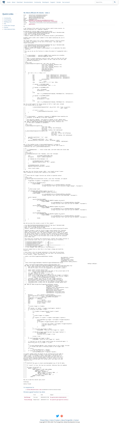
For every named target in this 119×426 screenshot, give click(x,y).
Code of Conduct (55, 420)
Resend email (54, 21)
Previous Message (28, 399)
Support (52, 2)
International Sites (9, 29)
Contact (76, 420)
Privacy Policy (44, 420)
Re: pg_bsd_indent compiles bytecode (58, 397)
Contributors (8, 20)
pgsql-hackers (32, 24)
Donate (59, 2)
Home (9, 2)
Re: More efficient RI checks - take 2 (34, 389)
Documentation (28, 2)
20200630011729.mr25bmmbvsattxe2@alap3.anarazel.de (41, 20)
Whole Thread (32, 21)
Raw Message (39, 21)
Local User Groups (9, 25)
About (13, 2)
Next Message (27, 397)
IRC (5, 23)
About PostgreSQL (67, 420)
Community (37, 2)
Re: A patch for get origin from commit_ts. (59, 399)
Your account (66, 2)
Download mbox (46, 21)
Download (20, 2)
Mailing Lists (7, 22)
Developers (45, 2)
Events (6, 27)
